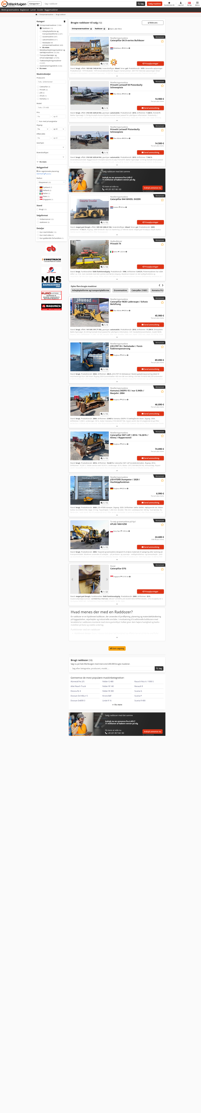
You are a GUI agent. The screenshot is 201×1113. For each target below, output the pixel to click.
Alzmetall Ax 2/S (77, 681)
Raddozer (47, 28)
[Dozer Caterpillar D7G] (89, 579)
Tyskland (47, 187)
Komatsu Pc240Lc (160, 290)
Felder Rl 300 (108, 691)
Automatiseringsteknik (51, 66)
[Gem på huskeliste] (162, 41)
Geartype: (40, 143)
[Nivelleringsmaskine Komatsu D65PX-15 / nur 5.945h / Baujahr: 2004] (89, 401)
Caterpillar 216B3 (139, 290)
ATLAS (43, 96)
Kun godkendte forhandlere (52, 238)
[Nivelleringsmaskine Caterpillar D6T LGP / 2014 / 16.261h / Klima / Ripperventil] (89, 446)
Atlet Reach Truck (78, 686)
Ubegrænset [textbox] (45, 182)
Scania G (138, 691)
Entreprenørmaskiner (50, 25)
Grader (40, 9)
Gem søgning (118, 648)
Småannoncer (47, 219)
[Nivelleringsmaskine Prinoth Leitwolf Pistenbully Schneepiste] (89, 140)
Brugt (43, 209)
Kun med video (47, 235)
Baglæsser (24, 9)
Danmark (44, 174)
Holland (46, 190)
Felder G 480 (107, 681)
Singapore (47, 199)
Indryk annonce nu (152, 188)
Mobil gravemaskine (10, 9)
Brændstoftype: (43, 152)
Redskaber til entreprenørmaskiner (52, 44)
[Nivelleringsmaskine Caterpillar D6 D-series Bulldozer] (89, 51)
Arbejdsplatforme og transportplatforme (52, 32)
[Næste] (107, 51)
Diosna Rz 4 (76, 691)
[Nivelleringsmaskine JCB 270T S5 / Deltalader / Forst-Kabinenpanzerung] (89, 356)
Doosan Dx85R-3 (78, 700)
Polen (45, 196)
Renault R (138, 686)
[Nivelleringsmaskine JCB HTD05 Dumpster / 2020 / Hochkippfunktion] (89, 490)
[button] (197, 4)
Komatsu (44, 99)
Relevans (153, 22)
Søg (142, 3)
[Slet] (91, 28)
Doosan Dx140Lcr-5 (79, 696)
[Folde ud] (117, 76)
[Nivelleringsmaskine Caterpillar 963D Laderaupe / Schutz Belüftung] (89, 312)
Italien (46, 193)
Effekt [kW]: (41, 134)
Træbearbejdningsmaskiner (50, 61)
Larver (33, 9)
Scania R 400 (139, 700)
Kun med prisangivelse (48, 121)
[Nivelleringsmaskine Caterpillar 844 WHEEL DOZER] (89, 210)
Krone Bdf (106, 696)
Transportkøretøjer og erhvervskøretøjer (49, 56)
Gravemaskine (49, 36)
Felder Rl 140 (108, 686)
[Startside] (36, 14)
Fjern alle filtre (115, 29)
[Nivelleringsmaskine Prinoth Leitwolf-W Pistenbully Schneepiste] (89, 95)
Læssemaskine (50, 40)
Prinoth (44, 90)
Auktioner (44, 222)
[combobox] (51, 182)
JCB (42, 93)
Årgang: (40, 125)
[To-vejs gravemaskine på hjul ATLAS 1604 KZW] (89, 534)
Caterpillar (45, 87)
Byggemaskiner (51, 9)
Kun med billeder (48, 232)
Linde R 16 (106, 700)
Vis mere (118, 704)
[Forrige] (72, 51)
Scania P (138, 696)
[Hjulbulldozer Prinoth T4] (89, 254)
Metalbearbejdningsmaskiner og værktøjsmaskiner (52, 51)
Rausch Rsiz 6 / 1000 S (144, 681)
